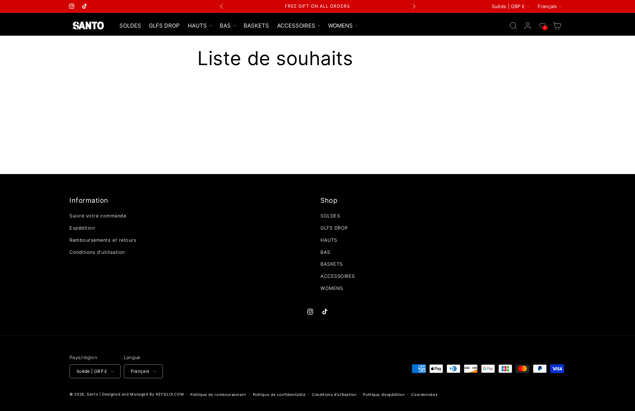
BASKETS (331, 264)
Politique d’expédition (384, 394)
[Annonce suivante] (414, 6)
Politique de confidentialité (279, 394)
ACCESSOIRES (337, 276)
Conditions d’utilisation (334, 394)
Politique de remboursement (218, 394)
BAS (325, 252)
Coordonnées (424, 394)
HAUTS (328, 240)
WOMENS (331, 288)
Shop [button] (328, 200)
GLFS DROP (334, 228)
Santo (93, 394)
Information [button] (88, 200)
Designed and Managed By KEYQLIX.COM (143, 394)
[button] (200, 25)
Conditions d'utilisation (97, 252)
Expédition (82, 228)
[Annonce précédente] (222, 6)
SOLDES (330, 216)
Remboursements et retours (103, 240)
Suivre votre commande (97, 216)
